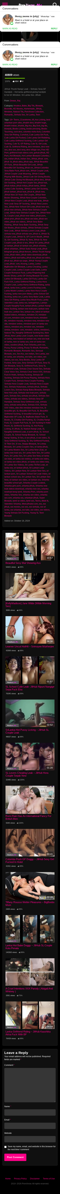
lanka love (15, 288)
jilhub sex (19, 219)
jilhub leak (21, 192)
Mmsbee (8, 112)
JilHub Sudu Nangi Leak (30, 249)
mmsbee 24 (32, 315)
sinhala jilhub (33, 387)
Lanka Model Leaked (14, 291)
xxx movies (15, 507)
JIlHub (39, 109)
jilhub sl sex (22, 243)
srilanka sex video (31, 495)
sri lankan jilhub (21, 468)
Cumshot (24, 135)
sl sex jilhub (29, 438)
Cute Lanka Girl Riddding (38, 138)
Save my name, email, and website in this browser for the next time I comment (32, 1148)
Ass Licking (40, 120)
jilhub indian (10, 186)
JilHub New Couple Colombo (33, 198)
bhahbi (21, 126)
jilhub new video (27, 216)
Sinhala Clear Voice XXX (31, 372)
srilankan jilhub (31, 498)
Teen (38, 115)
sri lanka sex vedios (22, 459)
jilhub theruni (25, 252)
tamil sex (30, 501)
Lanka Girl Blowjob (13, 279)
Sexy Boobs (24, 360)
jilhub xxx (30, 258)
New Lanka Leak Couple (22, 336)
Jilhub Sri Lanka (36, 243)
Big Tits (31, 106)
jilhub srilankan (11, 249)
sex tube (28, 357)
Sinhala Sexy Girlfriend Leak (26, 402)
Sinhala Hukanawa (17, 387)
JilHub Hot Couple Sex (26, 183)
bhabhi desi (28, 123)
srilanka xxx (18, 498)
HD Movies (18, 109)
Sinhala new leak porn (28, 393)
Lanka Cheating (33, 267)
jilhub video (15, 255)
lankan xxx (29, 312)
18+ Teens (14, 120)
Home (8, 1178)
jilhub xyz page (21, 261)
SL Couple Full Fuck (19, 423)
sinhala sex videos (19, 399)
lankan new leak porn (28, 309)
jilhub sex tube (31, 219)
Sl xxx (18, 444)
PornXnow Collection (34, 112)
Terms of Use (49, 1178)
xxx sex (24, 507)
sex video (38, 357)
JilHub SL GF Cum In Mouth (29, 237)
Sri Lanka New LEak (34, 450)
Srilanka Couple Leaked (34, 483)
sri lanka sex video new (38, 462)
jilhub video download (31, 255)
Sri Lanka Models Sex (14, 450)
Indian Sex (25, 159)
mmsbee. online (32, 330)
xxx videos (45, 510)
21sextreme (25, 120)
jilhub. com (15, 264)
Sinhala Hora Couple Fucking (30, 381)
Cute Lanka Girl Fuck (38, 135)
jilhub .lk (8, 162)
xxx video (34, 510)
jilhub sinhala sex (24, 234)
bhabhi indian (10, 126)
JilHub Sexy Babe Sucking (24, 225)
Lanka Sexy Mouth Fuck (31, 300)
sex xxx (14, 360)
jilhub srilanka (39, 246)
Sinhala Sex (19, 115)
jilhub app (28, 162)
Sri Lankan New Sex (36, 471)
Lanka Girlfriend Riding (24, 282)
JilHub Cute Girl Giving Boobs (36, 177)
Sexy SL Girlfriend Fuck (27, 366)
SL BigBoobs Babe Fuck (34, 417)
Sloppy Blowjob (29, 444)
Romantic (8, 115)
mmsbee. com (17, 330)
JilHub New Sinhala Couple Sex (24, 213)
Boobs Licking (18, 129)
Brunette (8, 109)
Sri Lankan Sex (29, 477)
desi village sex (33, 150)
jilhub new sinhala (12, 210)
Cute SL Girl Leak (39, 144)
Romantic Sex (28, 351)
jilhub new (39, 192)
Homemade (29, 109)
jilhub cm (29, 168)
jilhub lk (30, 192)
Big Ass (28, 126)
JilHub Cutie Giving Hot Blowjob (18, 180)
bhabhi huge (40, 123)
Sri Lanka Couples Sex (23, 447)
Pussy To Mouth (31, 348)
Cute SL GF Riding (21, 144)
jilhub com (24, 171)
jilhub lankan (10, 192)
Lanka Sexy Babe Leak (32, 297)
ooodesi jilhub (16, 345)
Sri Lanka (30, 115)
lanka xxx (23, 303)
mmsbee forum (32, 318)
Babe (24, 106)
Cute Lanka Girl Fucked (15, 138)
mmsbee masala (15, 321)
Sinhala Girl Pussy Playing (25, 378)
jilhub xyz (8, 261)
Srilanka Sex (16, 495)
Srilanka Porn (29, 492)
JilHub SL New (26, 240)
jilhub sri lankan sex (23, 246)
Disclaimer (35, 1178)
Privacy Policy (20, 1178)
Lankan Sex (18, 312)
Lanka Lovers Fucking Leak (33, 288)
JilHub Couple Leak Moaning (17, 174)
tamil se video (19, 501)
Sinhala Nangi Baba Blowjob (29, 390)
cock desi (18, 132)
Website (8, 1133)
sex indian (29, 354)
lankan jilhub (31, 306)
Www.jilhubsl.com (30, 504)
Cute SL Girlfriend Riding (15, 147)
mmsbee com (18, 318)
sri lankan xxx (34, 480)
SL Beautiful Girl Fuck (26, 411)
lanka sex (17, 297)
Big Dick (36, 126)
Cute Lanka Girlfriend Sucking (18, 141)
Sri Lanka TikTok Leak (35, 465)
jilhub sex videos (18, 222)
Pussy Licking (17, 348)
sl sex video (41, 438)
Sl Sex (21, 438)
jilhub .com (43, 159)
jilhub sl (36, 234)
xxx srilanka (15, 510)
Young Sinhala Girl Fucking (16, 513)
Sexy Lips (16, 363)
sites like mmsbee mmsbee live (29, 408)
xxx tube (26, 510)
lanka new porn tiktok (22, 294)
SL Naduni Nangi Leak (31, 429)
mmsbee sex (29, 327)
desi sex (12, 150)
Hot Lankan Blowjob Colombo (35, 156)
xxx (40, 504)
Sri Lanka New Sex (31, 453)
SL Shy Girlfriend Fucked (37, 441)
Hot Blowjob (15, 156)
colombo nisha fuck (32, 132)
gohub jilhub (39, 153)
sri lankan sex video (18, 480)
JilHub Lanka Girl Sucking (36, 189)
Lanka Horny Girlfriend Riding (30, 285)
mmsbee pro (17, 327)
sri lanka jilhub (41, 447)
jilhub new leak (35, 201)
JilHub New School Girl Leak (22, 207)
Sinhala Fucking (24, 375)
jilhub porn (41, 216)
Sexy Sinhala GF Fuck (32, 363)
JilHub (34, 159)
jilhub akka (18, 162)
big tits (44, 126)
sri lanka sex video (40, 459)
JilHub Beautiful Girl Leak (24, 165)
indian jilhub (14, 159)
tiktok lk (45, 501)
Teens (38, 501)
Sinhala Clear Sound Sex (30, 369)
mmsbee (22, 315)
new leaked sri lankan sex (24, 339)
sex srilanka (18, 357)
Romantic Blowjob (12, 351)
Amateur (17, 106)
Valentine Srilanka (12, 504)
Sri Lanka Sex (16, 456)
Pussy (7, 348)
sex (14, 354)
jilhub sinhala (21, 228)
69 (33, 120)
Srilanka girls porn (12, 486)
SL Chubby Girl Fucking (22, 420)
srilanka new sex (32, 489)
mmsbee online (15, 324)
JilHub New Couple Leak (15, 201)
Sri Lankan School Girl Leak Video (31, 474)
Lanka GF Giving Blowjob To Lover (32, 276)
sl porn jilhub (32, 432)
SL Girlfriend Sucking (20, 426)
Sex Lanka (40, 354)
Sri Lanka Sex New (31, 456)
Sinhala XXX (33, 405)
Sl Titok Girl (9, 444)
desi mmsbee (34, 147)
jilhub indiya (22, 186)
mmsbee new (30, 321)
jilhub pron (9, 219)
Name (7, 1106)
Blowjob (39, 106)
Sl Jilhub (16, 429)
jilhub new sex (42, 207)
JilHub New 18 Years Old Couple (19, 195)
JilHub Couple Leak (39, 171)
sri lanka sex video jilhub (15, 462)
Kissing (24, 264)
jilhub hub (42, 183)
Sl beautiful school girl (32, 414)
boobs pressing (33, 129)
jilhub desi (39, 180)
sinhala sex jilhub (29, 396)
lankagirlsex (33, 303)
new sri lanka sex (21, 342)
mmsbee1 (44, 330)
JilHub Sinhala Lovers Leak (27, 231)
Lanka (31, 264)
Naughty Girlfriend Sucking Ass (30, 333)
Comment (9, 1065)
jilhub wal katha (18, 258)
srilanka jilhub (28, 486)
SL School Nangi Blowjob (23, 435)
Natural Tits (18, 112)
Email (7, 1120)
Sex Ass (20, 354)
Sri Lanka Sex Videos (14, 465)
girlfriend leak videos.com (21, 153)
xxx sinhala (34, 507)
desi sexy (21, 150)
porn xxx (41, 345)
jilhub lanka (33, 186)
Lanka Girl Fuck (29, 279)
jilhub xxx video (43, 258)
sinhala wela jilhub (18, 405)
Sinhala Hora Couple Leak (16, 384)
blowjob (8, 129)
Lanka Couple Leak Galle (28, 270)
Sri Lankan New (19, 471)
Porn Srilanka (30, 345)
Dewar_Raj (15, 101)
